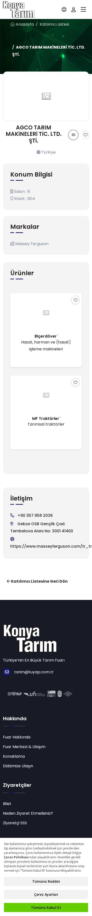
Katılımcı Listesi (54, 24)
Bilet (7, 804)
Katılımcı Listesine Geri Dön (39, 581)
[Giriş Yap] (73, 9)
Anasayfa (24, 24)
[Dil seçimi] (64, 9)
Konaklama (14, 756)
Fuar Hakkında (16, 737)
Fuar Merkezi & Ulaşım (24, 747)
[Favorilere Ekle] (85, 135)
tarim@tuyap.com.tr (34, 672)
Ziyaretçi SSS (15, 823)
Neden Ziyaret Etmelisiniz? (28, 813)
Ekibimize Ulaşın (18, 766)
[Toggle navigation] (83, 9)
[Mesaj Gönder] (73, 135)
